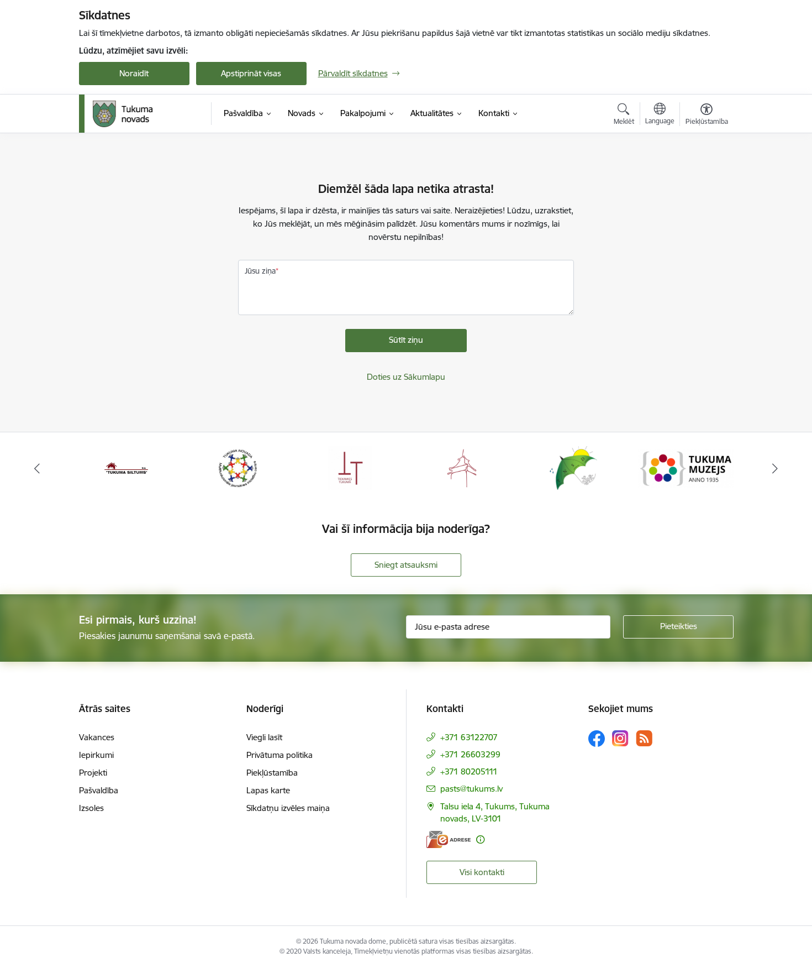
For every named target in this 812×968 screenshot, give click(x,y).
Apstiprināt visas (251, 73)
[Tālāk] (775, 468)
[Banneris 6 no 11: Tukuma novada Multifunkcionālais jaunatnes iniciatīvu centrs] (238, 467)
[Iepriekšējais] (37, 468)
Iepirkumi (96, 755)
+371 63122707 (469, 737)
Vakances (96, 737)
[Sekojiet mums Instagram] (620, 738)
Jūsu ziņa (260, 271)
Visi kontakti (482, 872)
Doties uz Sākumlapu (406, 376)
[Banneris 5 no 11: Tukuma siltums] (126, 467)
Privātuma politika (279, 755)
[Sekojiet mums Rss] (644, 738)
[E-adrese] (448, 839)
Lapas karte (268, 790)
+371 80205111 (469, 771)
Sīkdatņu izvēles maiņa (288, 808)
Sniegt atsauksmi (406, 564)
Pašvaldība (98, 790)
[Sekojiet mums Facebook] (596, 738)
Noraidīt (134, 73)
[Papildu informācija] (480, 839)
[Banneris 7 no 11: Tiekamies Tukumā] (350, 467)
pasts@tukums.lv (471, 788)
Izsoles (91, 808)
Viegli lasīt (264, 737)
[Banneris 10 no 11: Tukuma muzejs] (686, 467)
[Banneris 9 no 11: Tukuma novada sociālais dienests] (573, 467)
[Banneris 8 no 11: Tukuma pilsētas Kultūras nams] (462, 467)
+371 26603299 (470, 754)
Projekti (93, 772)
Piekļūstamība (272, 772)
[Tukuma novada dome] (123, 114)
